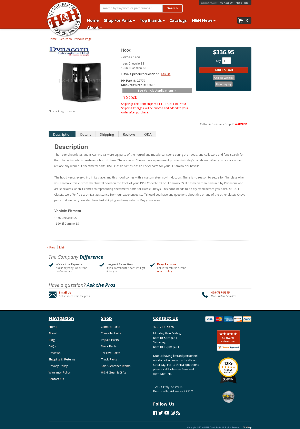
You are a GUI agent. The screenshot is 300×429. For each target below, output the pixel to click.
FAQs (52, 346)
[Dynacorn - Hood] (80, 52)
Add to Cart (223, 70)
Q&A (148, 134)
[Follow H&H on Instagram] (173, 412)
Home (53, 39)
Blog (52, 340)
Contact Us (56, 379)
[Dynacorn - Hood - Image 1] (80, 83)
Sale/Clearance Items (116, 366)
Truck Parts (109, 359)
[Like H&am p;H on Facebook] (155, 412)
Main (62, 247)
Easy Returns (166, 264)
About (53, 333)
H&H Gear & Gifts (113, 372)
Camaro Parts (110, 327)
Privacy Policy (58, 366)
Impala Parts (110, 340)
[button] (141, 8)
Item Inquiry (223, 84)
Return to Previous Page (75, 39)
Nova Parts (109, 346)
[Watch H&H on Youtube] (166, 412)
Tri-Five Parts (110, 353)
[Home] (62, 5)
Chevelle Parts (111, 333)
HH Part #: (129, 80)
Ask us (165, 74)
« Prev (51, 247)
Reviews (55, 353)
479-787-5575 (220, 292)
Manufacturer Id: (134, 85)
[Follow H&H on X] (160, 412)
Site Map (247, 427)
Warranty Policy (60, 372)
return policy (164, 271)
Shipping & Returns (62, 359)
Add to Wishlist (223, 77)
